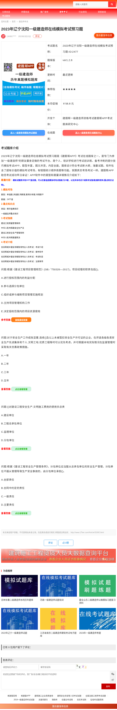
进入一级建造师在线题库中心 (88, 133)
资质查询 (102, 12)
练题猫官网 (12, 696)
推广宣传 (44, 12)
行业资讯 (83, 12)
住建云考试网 (67, 700)
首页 (14, 21)
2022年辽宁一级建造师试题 (14, 633)
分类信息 (6, 12)
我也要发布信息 (104, 35)
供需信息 (25, 12)
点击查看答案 (21, 389)
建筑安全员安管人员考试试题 (69, 696)
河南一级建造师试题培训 (52, 600)
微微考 (55, 700)
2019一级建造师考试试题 (24, 700)
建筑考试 (63, 12)
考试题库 (6, 16)
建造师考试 (23, 21)
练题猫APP (25, 696)
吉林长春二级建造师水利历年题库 (17, 600)
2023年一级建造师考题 (90, 633)
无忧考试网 (81, 700)
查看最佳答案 (21, 320)
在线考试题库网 (96, 700)
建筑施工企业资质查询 (44, 696)
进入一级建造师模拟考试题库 (23, 133)
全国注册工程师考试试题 (95, 696)
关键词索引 (43, 700)
